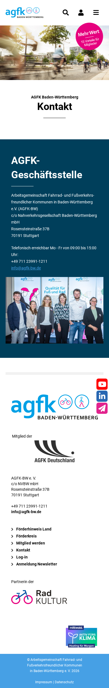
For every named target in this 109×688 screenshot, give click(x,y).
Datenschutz (64, 682)
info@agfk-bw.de (26, 268)
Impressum (43, 682)
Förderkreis (26, 536)
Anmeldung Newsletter (36, 564)
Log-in (22, 557)
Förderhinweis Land (33, 529)
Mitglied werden (30, 543)
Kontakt (23, 550)
